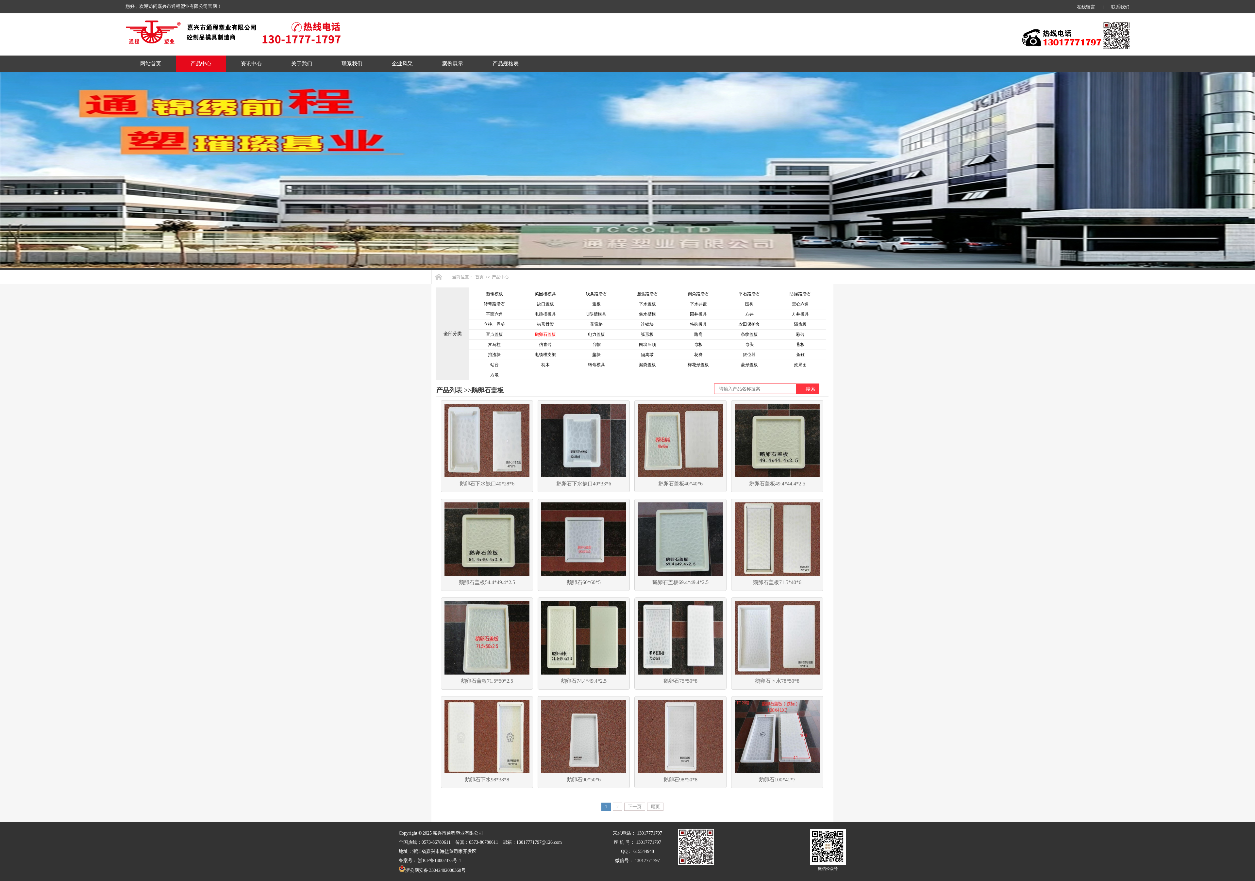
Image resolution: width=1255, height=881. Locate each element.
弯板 (698, 344)
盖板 (596, 304)
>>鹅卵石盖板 (483, 390)
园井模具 (698, 314)
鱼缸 (800, 354)
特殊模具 (698, 324)
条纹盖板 (749, 334)
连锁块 (647, 324)
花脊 (698, 354)
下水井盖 (698, 304)
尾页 (655, 806)
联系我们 (1120, 7)
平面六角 (494, 314)
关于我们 (301, 63)
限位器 (749, 354)
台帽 (596, 344)
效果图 (800, 364)
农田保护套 (749, 324)
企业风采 (402, 63)
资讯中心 (251, 63)
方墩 (494, 374)
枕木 (545, 364)
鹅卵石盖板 (545, 334)
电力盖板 (596, 334)
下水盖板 (647, 304)
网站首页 (150, 63)
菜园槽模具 (545, 293)
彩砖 (800, 334)
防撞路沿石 (800, 293)
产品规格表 (506, 63)
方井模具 (800, 314)
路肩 (698, 334)
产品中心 (201, 63)
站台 (494, 364)
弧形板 (647, 334)
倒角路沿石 (698, 293)
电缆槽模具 (545, 314)
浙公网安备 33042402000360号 (435, 870)
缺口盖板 (545, 304)
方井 (749, 314)
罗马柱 (494, 344)
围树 (749, 304)
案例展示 (452, 63)
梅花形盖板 (698, 364)
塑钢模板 (494, 293)
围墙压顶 (647, 344)
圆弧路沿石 (647, 293)
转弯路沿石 (494, 304)
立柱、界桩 (494, 324)
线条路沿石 (596, 293)
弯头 (749, 344)
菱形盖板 (749, 364)
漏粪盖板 (647, 364)
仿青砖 (545, 344)
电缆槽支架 (545, 354)
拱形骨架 (545, 324)
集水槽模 (647, 314)
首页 (479, 276)
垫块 (596, 354)
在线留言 (1086, 7)
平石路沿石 (749, 293)
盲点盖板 (494, 334)
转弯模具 (596, 364)
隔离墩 (647, 354)
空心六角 (800, 304)
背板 (800, 344)
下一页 (635, 806)
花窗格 (596, 324)
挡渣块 (494, 354)
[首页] (438, 277)
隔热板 (800, 324)
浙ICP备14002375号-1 (439, 860)
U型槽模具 (596, 314)
